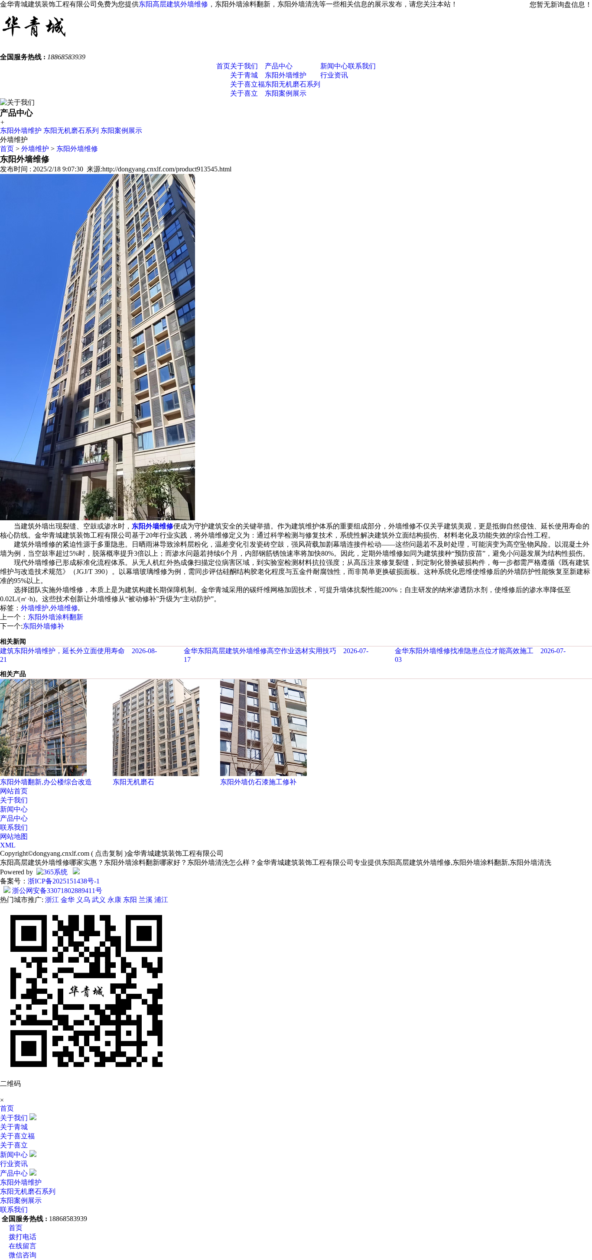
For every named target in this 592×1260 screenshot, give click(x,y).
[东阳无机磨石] (156, 773)
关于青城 (244, 75)
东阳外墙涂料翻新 (55, 617)
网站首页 (14, 791)
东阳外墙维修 (77, 148)
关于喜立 (244, 93)
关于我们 (244, 66)
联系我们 (362, 66)
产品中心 (279, 66)
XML (8, 845)
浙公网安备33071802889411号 (56, 890)
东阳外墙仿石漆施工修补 (258, 782)
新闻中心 (334, 66)
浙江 (52, 899)
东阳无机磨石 (133, 782)
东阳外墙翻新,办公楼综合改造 (46, 782)
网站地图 (14, 836)
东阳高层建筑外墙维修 (173, 4)
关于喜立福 (247, 84)
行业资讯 (334, 75)
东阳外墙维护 (285, 75)
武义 (99, 899)
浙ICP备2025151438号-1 (64, 881)
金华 (68, 899)
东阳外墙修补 (43, 626)
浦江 (161, 899)
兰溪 (146, 899)
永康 (114, 899)
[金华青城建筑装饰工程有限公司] (34, 41)
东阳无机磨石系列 (292, 84)
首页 (223, 66)
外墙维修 (64, 608)
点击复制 (109, 853)
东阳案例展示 (285, 93)
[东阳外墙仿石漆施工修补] (263, 773)
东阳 (130, 899)
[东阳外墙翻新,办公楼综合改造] (43, 773)
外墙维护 (35, 148)
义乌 (83, 899)
